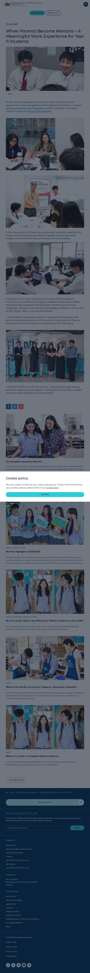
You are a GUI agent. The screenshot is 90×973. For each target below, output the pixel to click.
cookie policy (52, 487)
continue (45, 494)
